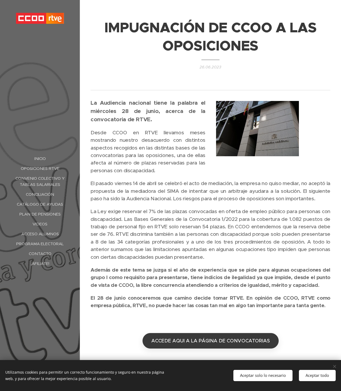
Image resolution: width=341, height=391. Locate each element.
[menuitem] (40, 158)
